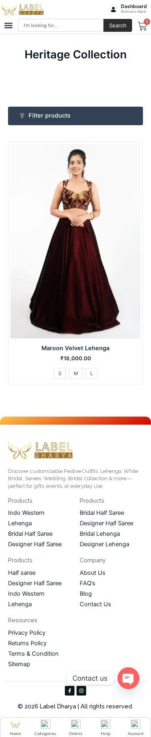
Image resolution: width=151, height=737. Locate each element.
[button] (8, 25)
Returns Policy (27, 643)
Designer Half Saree (35, 544)
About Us (92, 572)
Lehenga (20, 523)
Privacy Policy (27, 632)
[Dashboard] (113, 9)
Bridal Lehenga (100, 533)
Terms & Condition (33, 653)
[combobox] (60, 25)
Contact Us (95, 604)
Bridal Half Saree (30, 533)
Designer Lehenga (104, 544)
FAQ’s (87, 583)
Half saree (21, 572)
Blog (86, 593)
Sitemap (19, 664)
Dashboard (134, 6)
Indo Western (26, 512)
